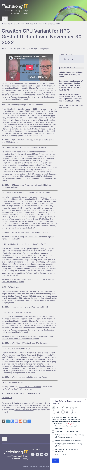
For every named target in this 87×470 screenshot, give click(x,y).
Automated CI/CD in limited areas (67, 431)
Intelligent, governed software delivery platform (68, 445)
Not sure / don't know (62, 455)
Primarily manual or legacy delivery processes (67, 427)
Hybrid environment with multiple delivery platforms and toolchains (69, 436)
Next (55, 460)
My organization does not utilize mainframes (66, 450)
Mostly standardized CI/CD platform (68, 440)
